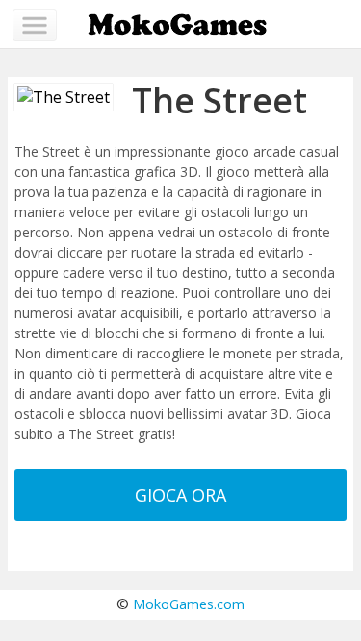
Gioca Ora (180, 494)
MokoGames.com (189, 604)
